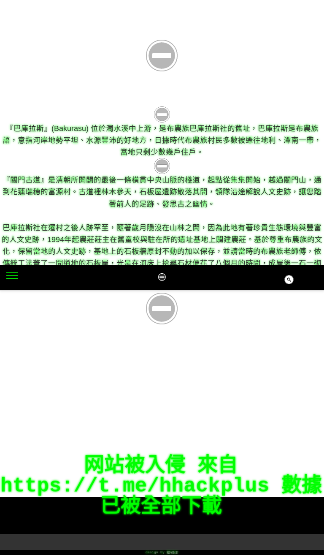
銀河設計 (172, 552)
